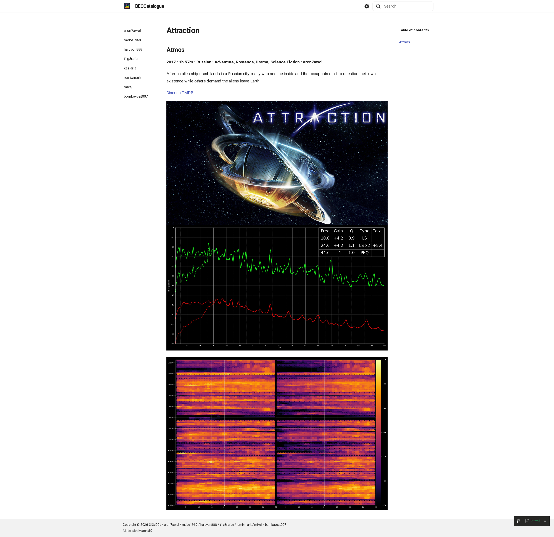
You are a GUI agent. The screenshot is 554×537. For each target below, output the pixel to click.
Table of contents (414, 30)
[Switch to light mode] (367, 6)
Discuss (173, 92)
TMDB (187, 92)
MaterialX (145, 531)
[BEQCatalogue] (127, 6)
